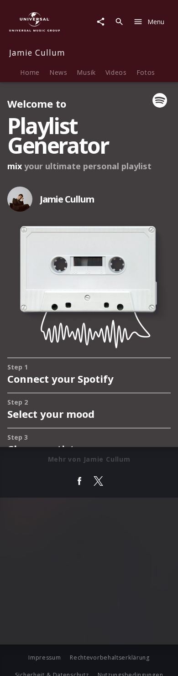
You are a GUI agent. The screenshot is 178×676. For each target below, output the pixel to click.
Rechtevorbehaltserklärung (110, 657)
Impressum (44, 657)
